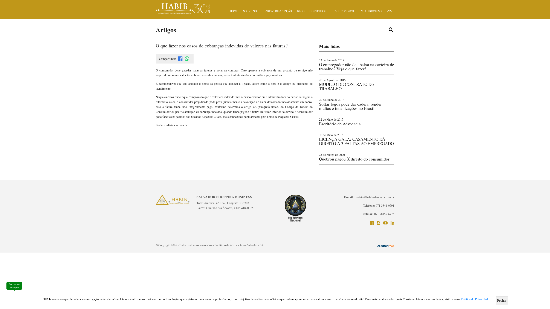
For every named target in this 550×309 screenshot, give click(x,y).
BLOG (300, 11)
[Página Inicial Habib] (183, 8)
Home (234, 11)
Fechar (501, 300)
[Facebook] (372, 223)
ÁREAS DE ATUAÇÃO (278, 11)
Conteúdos (318, 11)
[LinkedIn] (392, 223)
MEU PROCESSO (371, 11)
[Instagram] (378, 223)
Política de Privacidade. (475, 299)
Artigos (166, 29)
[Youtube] (385, 223)
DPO (389, 10)
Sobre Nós (250, 11)
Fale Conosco (343, 11)
